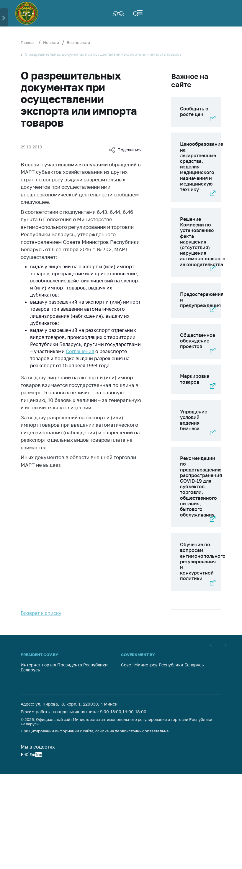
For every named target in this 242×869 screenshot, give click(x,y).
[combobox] (27, 13)
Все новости (78, 42)
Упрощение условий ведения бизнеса (193, 420)
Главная (28, 42)
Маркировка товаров (194, 379)
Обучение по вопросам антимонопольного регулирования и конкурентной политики (202, 561)
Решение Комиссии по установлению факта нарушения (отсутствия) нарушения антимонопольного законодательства (202, 241)
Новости (51, 42)
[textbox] (27, 13)
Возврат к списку (41, 613)
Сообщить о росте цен (194, 111)
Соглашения (80, 351)
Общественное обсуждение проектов (197, 340)
